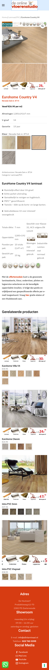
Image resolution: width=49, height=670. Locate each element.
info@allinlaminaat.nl (28, 637)
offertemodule (16, 276)
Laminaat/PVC (14, 17)
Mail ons (22, 655)
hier (27, 295)
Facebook (23, 652)
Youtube (22, 659)
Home (4, 17)
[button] (3, 5)
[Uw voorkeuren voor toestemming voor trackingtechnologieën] (44, 665)
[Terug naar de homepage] (24, 5)
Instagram (23, 663)
